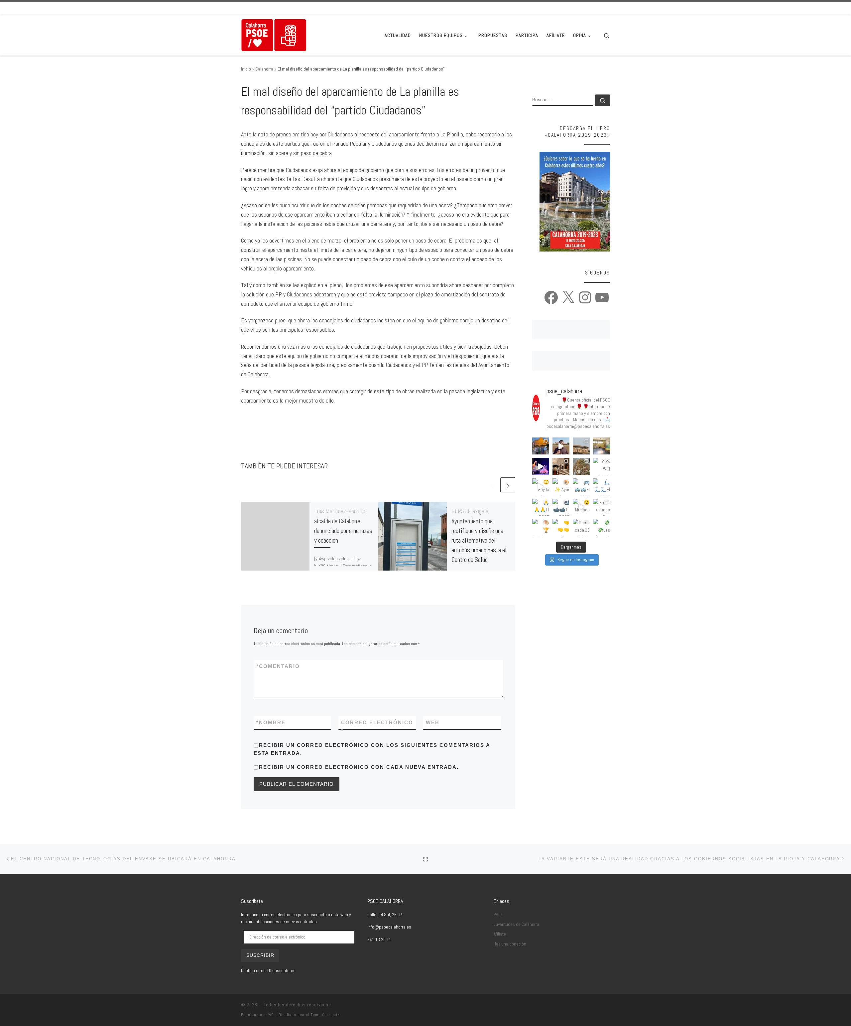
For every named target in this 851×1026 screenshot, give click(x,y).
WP (271, 1014)
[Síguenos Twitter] (589, 8)
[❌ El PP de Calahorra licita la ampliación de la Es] (601, 445)
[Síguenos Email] (571, 8)
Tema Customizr (326, 1014)
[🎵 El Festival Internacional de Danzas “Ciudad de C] (540, 466)
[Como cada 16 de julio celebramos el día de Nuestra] (581, 527)
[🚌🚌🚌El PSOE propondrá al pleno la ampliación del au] (581, 486)
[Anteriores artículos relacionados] (491, 484)
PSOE (498, 915)
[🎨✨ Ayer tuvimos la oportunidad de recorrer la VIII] (560, 486)
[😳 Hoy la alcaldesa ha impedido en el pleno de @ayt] (540, 486)
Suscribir (260, 955)
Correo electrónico (377, 726)
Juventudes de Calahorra (516, 924)
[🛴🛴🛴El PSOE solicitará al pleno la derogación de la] (601, 486)
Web (432, 722)
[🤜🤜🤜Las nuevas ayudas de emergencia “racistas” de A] (560, 527)
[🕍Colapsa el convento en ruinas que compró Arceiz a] (581, 445)
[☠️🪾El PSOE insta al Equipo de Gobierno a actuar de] (581, 466)
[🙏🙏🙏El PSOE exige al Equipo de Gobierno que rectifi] (540, 507)
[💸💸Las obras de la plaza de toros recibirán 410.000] (601, 527)
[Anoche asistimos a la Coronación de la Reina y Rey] (540, 445)
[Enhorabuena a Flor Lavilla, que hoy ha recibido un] (601, 507)
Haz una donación (510, 944)
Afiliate (500, 934)
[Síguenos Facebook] (580, 8)
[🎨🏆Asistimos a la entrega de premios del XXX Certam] (540, 527)
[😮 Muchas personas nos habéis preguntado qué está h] (581, 507)
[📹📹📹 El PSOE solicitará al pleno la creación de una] (560, 507)
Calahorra (264, 69)
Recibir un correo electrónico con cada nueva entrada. (359, 767)
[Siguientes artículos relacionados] (507, 484)
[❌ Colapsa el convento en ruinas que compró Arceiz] (560, 445)
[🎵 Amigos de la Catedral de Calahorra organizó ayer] (560, 466)
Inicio (246, 69)
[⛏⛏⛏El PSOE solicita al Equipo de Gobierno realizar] (601, 466)
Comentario (278, 666)
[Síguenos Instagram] (599, 8)
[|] (274, 34)
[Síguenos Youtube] (608, 8)
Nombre (271, 722)
